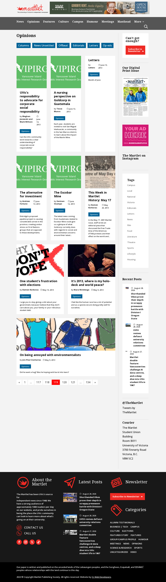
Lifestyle (131, 253)
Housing (131, 259)
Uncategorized (119, 552)
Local (129, 190)
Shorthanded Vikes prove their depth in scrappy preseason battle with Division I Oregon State (138, 306)
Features (49, 21)
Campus (77, 21)
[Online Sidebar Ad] (135, 145)
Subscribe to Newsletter (135, 50)
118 (47, 382)
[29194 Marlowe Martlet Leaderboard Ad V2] (99, 13)
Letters (93, 45)
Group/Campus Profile (123, 539)
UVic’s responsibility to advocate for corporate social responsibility (31, 102)
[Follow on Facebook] (19, 542)
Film (129, 225)
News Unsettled (44, 45)
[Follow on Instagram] (25, 542)
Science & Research (121, 547)
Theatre (131, 242)
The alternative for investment (31, 194)
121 (73, 382)
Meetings (108, 21)
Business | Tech (119, 526)
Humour (92, 21)
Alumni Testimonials (122, 522)
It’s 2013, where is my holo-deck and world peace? (90, 283)
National (131, 196)
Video (133, 552)
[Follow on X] (32, 542)
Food (129, 230)
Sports (130, 247)
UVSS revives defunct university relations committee (139, 338)
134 (88, 382)
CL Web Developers (101, 577)
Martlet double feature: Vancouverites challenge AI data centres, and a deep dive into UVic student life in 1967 (137, 371)
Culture (63, 21)
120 (64, 382)
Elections (127, 530)
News (20, 21)
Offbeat (63, 45)
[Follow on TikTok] (38, 542)
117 (38, 382)
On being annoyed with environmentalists (50, 355)
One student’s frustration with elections (38, 283)
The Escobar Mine (63, 194)
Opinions (33, 21)
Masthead (124, 21)
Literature (132, 236)
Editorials (78, 45)
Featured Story (119, 535)
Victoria (131, 202)
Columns (23, 45)
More (137, 21)
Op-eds (107, 45)
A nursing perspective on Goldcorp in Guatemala (65, 98)
